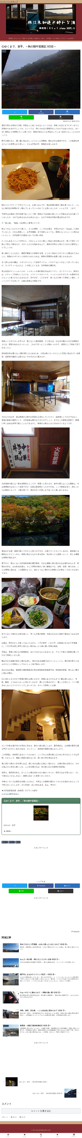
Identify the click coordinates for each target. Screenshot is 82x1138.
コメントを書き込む (41, 1111)
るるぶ (16, 794)
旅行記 (12, 842)
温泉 (19, 842)
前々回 (8, 223)
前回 (16, 223)
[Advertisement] (41, 863)
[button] (60, 117)
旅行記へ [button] (9, 831)
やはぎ (69, 229)
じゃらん (5, 794)
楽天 (11, 794)
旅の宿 (5, 842)
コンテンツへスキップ (9, 2)
